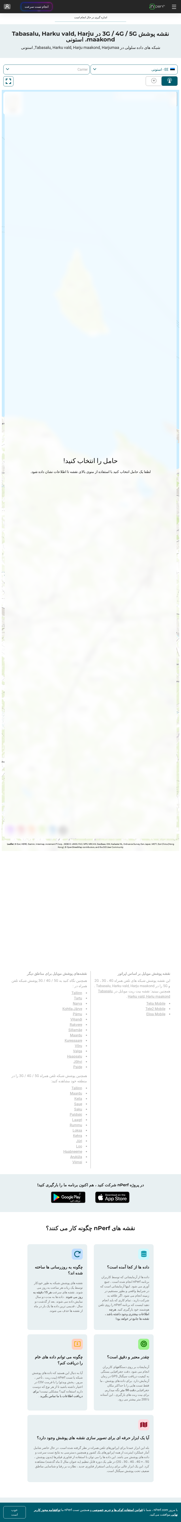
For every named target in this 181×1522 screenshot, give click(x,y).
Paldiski (76, 1114)
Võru (78, 1046)
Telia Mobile (155, 1003)
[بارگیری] (112, 1197)
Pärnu (77, 1014)
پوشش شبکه (169, 81)
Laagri (77, 1120)
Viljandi (76, 1019)
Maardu (76, 1035)
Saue (78, 1104)
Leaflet (10, 844)
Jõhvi (78, 1062)
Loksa (77, 1130)
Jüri (79, 1141)
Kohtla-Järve (72, 1009)
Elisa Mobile (155, 1014)
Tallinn (77, 993)
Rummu (76, 1125)
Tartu (78, 998)
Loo (79, 1146)
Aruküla (76, 1157)
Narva (77, 1003)
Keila (78, 1099)
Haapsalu (74, 1056)
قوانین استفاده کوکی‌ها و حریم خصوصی (117, 1510)
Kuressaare (73, 1040)
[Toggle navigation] (173, 6)
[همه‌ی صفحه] (8, 81)
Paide (77, 1067)
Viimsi (77, 1162)
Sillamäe (75, 1030)
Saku (78, 1109)
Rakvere (76, 1025)
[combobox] (134, 69)
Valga (77, 1051)
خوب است (14, 1512)
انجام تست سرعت (37, 6)
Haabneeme (72, 1151)
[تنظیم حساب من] (7, 6)
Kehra (77, 1136)
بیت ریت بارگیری (155, 81)
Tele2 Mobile (155, 1009)
